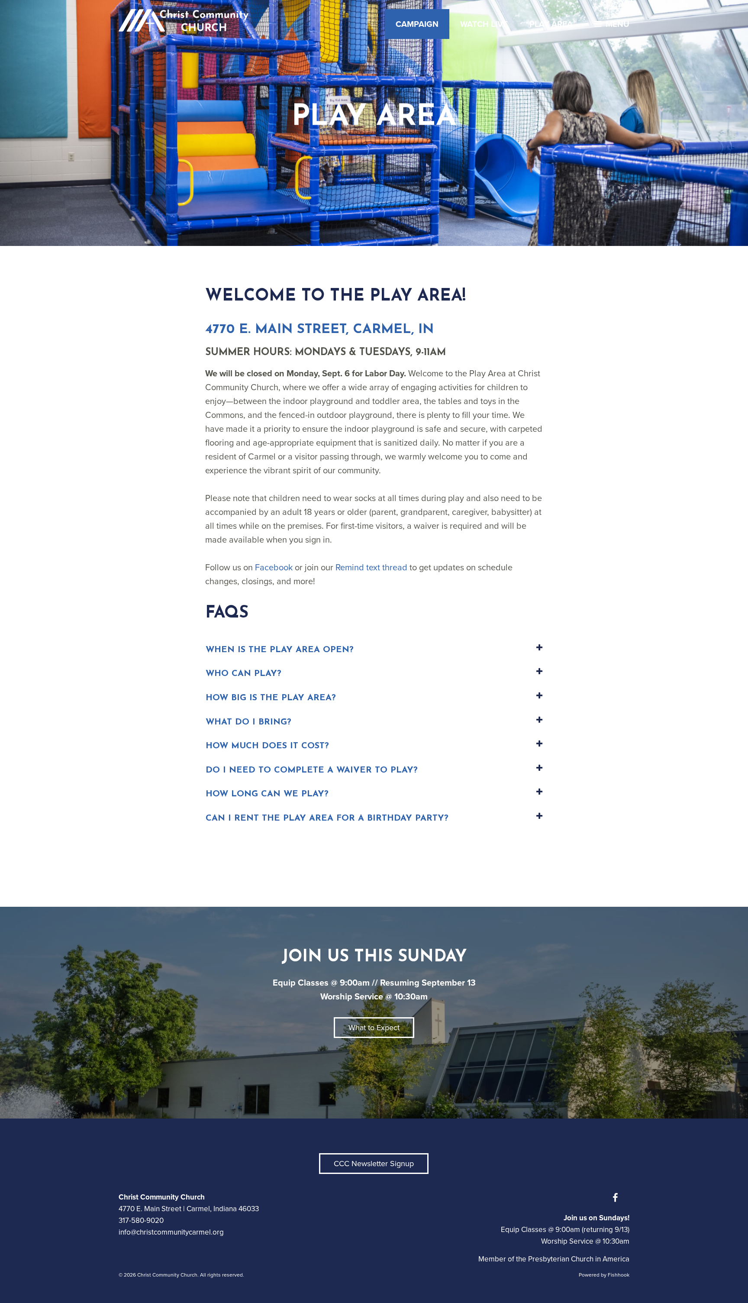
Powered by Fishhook (604, 1275)
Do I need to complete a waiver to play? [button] (312, 770)
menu (617, 24)
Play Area (551, 24)
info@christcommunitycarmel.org (171, 1232)
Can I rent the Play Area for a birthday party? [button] (327, 818)
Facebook (274, 567)
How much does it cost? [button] (267, 746)
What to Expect (374, 1027)
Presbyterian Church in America (578, 1259)
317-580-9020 (141, 1220)
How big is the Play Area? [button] (271, 698)
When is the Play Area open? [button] (280, 650)
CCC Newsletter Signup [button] (374, 1163)
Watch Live (484, 24)
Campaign (417, 24)
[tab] (374, 650)
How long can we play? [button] (267, 794)
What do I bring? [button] (248, 722)
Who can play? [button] (243, 673)
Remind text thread (371, 567)
